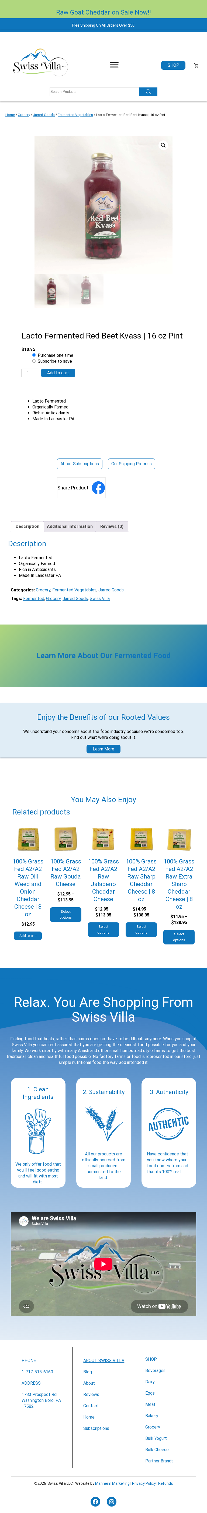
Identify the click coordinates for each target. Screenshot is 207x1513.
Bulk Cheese (157, 1449)
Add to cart (58, 372)
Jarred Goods (44, 115)
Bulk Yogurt (156, 1438)
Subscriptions (96, 1428)
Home (10, 115)
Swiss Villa (100, 598)
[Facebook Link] (98, 488)
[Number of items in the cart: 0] (196, 65)
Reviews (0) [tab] (111, 526)
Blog (87, 1371)
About (89, 1383)
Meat (150, 1404)
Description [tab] (27, 526)
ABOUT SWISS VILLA (103, 1360)
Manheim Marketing (112, 1483)
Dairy (150, 1381)
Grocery (24, 115)
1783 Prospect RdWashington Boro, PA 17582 (41, 1400)
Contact (91, 1405)
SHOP (151, 1359)
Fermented (33, 598)
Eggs (150, 1393)
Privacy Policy (144, 1483)
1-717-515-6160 (37, 1371)
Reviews (91, 1394)
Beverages (155, 1370)
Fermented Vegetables (75, 115)
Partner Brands (159, 1460)
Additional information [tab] (70, 526)
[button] (163, 145)
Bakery (151, 1415)
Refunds (165, 1483)
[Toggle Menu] (114, 65)
